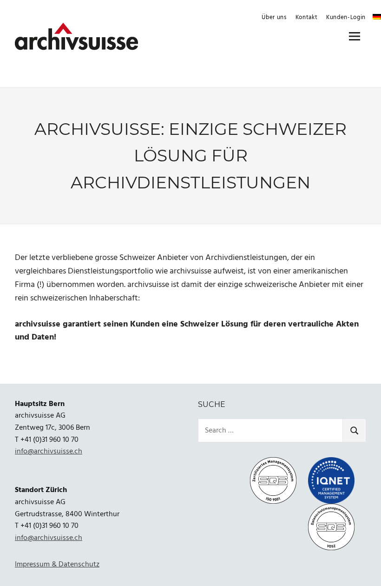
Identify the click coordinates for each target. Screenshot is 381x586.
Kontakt (307, 17)
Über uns (274, 17)
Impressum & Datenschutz (57, 565)
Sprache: (377, 17)
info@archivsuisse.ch (48, 452)
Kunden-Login (346, 17)
